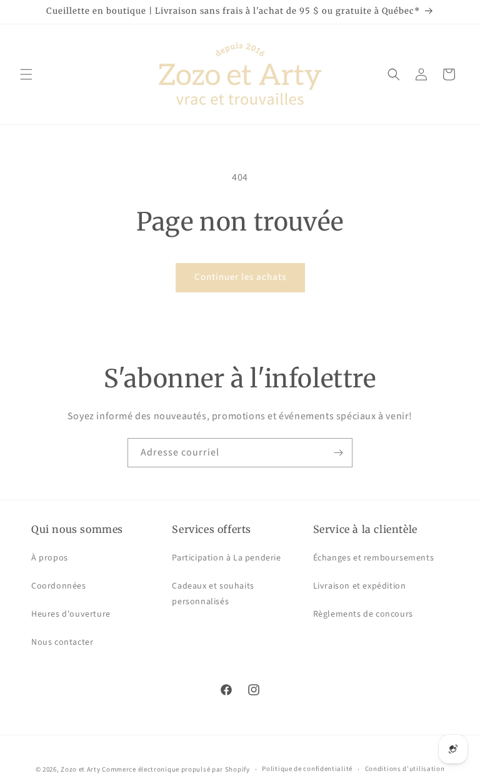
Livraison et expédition (359, 586)
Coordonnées (58, 586)
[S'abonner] (338, 452)
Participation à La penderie (226, 558)
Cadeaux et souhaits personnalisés (213, 594)
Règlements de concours (363, 614)
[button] (26, 74)
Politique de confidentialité (307, 769)
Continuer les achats (240, 277)
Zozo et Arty (80, 769)
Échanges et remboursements (373, 558)
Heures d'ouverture (71, 614)
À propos (49, 558)
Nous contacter (62, 642)
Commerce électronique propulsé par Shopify (175, 769)
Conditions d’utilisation (405, 769)
